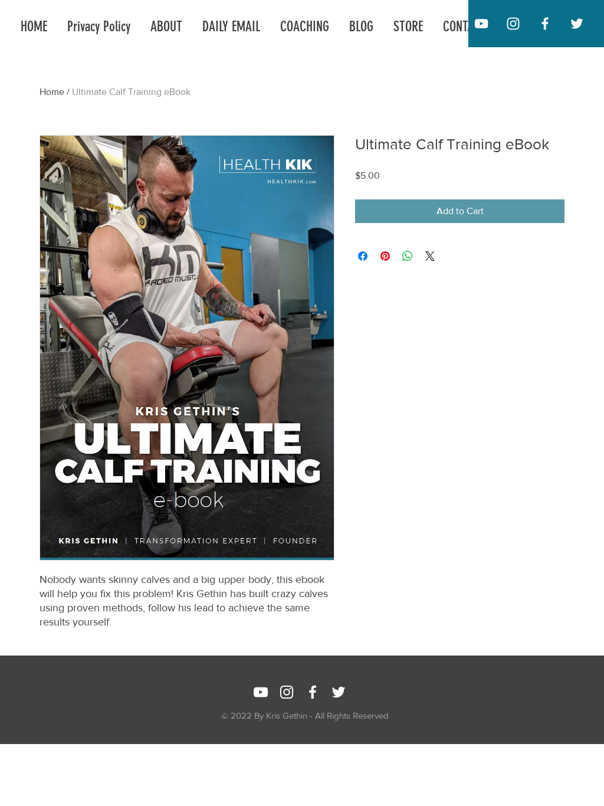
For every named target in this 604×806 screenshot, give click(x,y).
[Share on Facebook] (363, 256)
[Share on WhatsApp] (408, 256)
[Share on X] (430, 256)
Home (52, 92)
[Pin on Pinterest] (385, 256)
